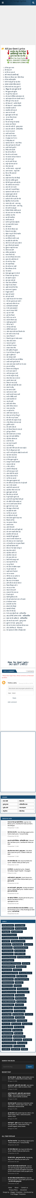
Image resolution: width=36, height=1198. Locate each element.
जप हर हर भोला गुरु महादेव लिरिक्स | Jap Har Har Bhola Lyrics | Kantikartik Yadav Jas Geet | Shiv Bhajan (20, 823)
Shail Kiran (20, 1005)
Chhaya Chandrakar (26, 938)
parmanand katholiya (9, 1043)
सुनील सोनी (5, 807)
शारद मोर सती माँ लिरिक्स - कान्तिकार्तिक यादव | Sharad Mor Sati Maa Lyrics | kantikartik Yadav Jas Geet (21, 842)
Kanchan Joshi (22, 966)
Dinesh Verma (8, 947)
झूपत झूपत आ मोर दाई (12, 115)
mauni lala (18, 1039)
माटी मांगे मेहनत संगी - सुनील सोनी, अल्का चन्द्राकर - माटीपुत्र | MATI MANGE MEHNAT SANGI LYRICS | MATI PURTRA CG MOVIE (19, 1095)
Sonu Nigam (7, 1014)
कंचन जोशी (5, 801)
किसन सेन (21, 801)
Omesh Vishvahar (24, 992)
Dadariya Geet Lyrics (18, 941)
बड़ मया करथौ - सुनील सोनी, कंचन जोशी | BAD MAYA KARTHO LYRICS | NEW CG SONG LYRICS (21, 1086)
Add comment (12, 702)
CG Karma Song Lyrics (10, 935)
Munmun (18, 985)
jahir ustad (19, 1033)
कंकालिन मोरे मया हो (11, 110)
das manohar (19, 1027)
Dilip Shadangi (18, 944)
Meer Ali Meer (22, 976)
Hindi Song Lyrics (8, 960)
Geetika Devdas (8, 951)
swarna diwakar (20, 1046)
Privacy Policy (13, 1190)
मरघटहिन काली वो (11, 108)
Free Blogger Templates (18, 1194)
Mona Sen (19, 982)
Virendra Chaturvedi (9, 1020)
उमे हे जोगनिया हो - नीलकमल (14, 628)
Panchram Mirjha (8, 995)
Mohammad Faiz (8, 982)
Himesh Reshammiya (9, 957)
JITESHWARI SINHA (9, 966)
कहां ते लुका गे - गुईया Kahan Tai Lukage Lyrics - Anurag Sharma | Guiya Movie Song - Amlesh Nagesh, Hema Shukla (20, 1124)
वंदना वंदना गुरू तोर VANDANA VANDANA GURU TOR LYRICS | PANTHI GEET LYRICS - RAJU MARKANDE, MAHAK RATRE (20, 1104)
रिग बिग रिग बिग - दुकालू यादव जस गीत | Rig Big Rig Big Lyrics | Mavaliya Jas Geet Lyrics (20, 1158)
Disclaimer (23, 1190)
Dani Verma (7, 944)
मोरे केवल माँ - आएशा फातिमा (14, 105)
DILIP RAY (6, 941)
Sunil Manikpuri (19, 1014)
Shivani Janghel (8, 1011)
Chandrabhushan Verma (10, 938)
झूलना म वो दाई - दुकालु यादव (14, 623)
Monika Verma (8, 985)
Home (10, 1187)
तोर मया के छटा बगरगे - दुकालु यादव (16, 621)
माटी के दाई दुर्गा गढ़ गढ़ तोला (13, 82)
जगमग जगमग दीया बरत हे (13, 84)
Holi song (26, 963)
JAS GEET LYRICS (18, 664)
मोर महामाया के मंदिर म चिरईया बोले (16, 630)
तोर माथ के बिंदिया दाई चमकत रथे (15, 96)
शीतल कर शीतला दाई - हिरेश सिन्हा (14, 77)
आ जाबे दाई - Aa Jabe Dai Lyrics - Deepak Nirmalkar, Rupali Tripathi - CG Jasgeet (19, 870)
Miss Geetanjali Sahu (22, 979)
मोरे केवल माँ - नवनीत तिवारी (13, 103)
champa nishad (8, 1027)
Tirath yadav (20, 1017)
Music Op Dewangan (9, 989)
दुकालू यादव (5, 804)
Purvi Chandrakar (8, 998)
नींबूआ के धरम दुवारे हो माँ (14, 89)
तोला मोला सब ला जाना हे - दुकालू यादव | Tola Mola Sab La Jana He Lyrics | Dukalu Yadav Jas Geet (20, 852)
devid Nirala (7, 1030)
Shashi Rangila (8, 1008)
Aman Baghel (20, 925)
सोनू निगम (5, 811)
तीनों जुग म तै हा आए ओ (12, 101)
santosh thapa (8, 1046)
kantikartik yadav (19, 1036)
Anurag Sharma (21, 928)
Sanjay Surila (22, 1001)
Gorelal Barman (8, 954)
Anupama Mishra (8, 928)
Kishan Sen (18, 970)
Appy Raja (6, 931)
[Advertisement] (18, 25)
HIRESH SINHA (20, 954)
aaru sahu (7, 1024)
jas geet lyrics (7, 1036)
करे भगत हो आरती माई (12, 74)
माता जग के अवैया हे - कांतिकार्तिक (17, 618)
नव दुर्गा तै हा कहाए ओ (12, 94)
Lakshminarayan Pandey (10, 973)
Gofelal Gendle (21, 951)
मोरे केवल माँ (8, 70)
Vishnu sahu (12, 683)
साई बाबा (25, 1049)
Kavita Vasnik (7, 970)
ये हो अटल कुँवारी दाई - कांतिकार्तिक (16, 613)
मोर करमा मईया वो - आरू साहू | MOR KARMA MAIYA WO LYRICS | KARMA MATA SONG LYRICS (21, 1078)
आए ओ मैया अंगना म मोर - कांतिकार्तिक (18, 615)
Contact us (24, 1187)
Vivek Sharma (22, 1020)
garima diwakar (8, 1033)
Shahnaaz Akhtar (8, 1005)
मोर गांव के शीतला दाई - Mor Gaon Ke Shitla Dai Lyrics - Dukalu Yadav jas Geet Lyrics (20, 861)
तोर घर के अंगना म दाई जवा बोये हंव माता (17, 625)
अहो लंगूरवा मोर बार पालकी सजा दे (15, 98)
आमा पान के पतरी (10, 112)
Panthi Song (20, 995)
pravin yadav (22, 1043)
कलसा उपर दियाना (11, 124)
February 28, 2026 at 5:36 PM (26, 683)
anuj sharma (17, 1024)
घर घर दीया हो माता (11, 117)
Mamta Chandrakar (9, 976)
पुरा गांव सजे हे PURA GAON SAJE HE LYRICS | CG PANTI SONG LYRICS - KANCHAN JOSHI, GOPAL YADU (21, 1114)
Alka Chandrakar (8, 925)
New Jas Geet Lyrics (18, 662)
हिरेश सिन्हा (21, 811)
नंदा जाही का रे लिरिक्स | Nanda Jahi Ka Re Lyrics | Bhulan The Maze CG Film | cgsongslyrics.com (21, 899)
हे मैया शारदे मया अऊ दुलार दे (13, 87)
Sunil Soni (29, 1014)
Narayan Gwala (23, 989)
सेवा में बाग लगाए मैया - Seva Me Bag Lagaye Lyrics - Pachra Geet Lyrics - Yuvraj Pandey (21, 833)
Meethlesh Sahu (8, 979)
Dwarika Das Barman (21, 947)
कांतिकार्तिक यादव (23, 804)
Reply (9, 693)
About (16, 1187)
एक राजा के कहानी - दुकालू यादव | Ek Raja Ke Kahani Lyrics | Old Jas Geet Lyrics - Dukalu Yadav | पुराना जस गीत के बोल (21, 889)
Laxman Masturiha (26, 973)
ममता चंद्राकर (22, 807)
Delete (13, 693)
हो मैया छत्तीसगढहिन (10, 79)
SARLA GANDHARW (9, 1001)
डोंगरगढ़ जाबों (9, 119)
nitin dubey (28, 1039)
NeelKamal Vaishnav (9, 992)
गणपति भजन (6, 1049)
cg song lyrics (27, 1024)
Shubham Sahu (20, 1011)
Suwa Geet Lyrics (8, 1017)
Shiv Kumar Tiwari (21, 1008)
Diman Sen (29, 944)
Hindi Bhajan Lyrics (24, 957)
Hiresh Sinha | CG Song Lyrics (12, 963)
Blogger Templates (16, 1192)
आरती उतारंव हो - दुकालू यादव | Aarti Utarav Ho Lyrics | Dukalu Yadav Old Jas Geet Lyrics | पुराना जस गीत (20, 879)
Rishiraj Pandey (21, 998)
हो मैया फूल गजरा (9, 68)
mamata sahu (8, 1039)
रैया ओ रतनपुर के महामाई (12, 122)
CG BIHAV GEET (17, 931)
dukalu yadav (18, 1030)
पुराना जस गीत (16, 1049)
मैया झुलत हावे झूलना (11, 92)
